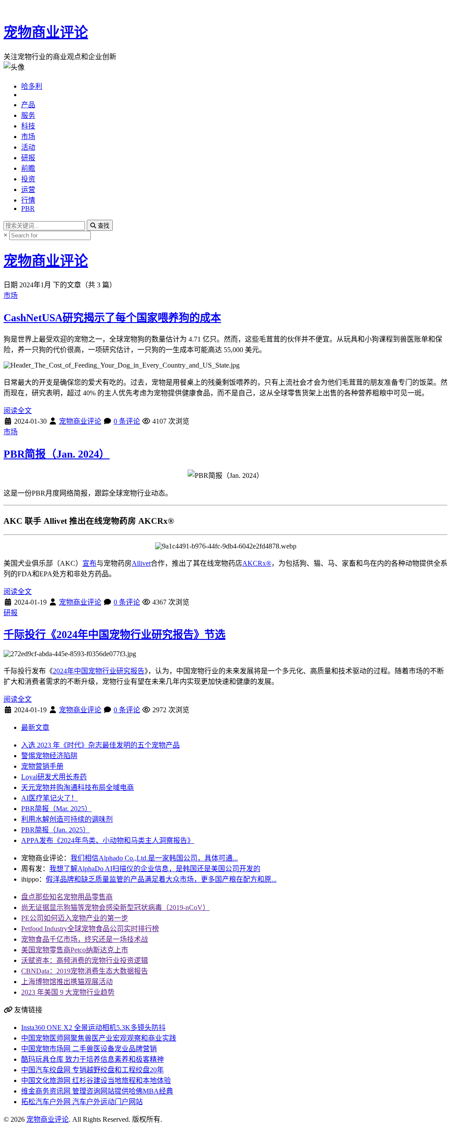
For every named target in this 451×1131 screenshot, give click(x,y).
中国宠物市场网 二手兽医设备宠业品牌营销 (89, 1048)
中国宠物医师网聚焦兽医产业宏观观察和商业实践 (98, 1038)
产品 (28, 105)
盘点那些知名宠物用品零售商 (67, 897)
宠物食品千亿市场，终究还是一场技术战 (84, 939)
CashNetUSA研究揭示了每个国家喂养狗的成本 (112, 317)
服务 (28, 115)
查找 (102, 225)
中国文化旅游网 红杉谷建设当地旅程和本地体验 (96, 1080)
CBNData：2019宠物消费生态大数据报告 (84, 971)
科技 (28, 126)
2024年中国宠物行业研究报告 (98, 671)
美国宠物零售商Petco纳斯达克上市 (74, 950)
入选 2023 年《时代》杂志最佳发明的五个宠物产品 (100, 745)
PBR (28, 208)
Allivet (141, 563)
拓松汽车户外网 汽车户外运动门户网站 (82, 1101)
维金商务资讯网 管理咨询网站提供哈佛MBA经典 (97, 1091)
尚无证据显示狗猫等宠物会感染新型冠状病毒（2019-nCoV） (115, 907)
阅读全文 (18, 410)
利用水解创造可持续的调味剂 (67, 819)
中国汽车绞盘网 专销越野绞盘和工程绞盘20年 (92, 1070)
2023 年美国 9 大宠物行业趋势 (68, 992)
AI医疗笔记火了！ (49, 798)
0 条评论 (127, 421)
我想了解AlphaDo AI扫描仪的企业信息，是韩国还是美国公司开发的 (154, 868)
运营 (28, 189)
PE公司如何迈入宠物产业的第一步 (74, 918)
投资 (28, 179)
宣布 (89, 563)
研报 (28, 158)
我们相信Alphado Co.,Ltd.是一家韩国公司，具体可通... (154, 858)
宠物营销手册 (42, 766)
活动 (28, 147)
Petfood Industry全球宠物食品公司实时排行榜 (90, 928)
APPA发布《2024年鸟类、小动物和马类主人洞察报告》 (107, 840)
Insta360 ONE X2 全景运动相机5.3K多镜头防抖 (93, 1027)
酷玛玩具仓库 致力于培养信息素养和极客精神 (92, 1059)
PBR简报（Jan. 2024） (57, 454)
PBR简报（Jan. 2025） (55, 830)
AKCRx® (256, 563)
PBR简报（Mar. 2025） (56, 808)
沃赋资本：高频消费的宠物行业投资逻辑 (84, 960)
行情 (28, 200)
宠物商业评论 (46, 32)
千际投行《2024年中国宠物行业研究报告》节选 (115, 634)
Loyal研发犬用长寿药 (54, 777)
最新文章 (35, 727)
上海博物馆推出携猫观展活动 (67, 981)
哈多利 (31, 86)
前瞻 (28, 168)
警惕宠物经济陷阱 (49, 755)
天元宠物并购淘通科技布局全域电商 (77, 787)
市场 (28, 136)
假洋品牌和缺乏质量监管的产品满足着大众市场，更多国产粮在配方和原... (161, 879)
